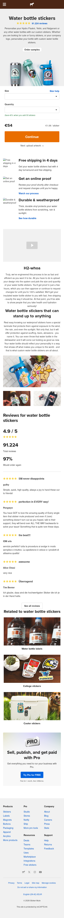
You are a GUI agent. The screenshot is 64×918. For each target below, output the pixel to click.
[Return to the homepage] (32, 4)
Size (7, 90)
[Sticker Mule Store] (23, 872)
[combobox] (32, 96)
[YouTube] (40, 872)
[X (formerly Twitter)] (29, 872)
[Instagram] (35, 872)
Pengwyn (8, 507)
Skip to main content (2, 2)
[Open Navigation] (4, 4)
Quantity (9, 104)
